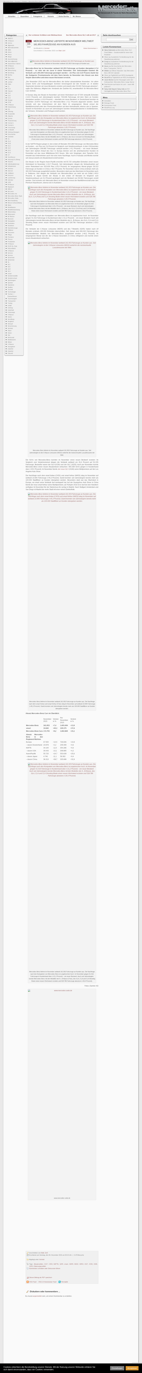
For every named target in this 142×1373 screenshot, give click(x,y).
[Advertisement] (71, 25)
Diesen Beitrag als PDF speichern (40, 1277)
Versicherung (12, 326)
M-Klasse (11, 184)
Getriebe (10, 136)
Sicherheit (11, 257)
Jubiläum (11, 173)
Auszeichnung (12, 59)
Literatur (10, 180)
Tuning (10, 303)
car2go (10, 82)
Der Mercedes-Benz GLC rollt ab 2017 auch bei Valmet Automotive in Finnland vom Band (80, 35)
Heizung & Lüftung (14, 159)
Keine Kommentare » (90, 48)
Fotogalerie (37, 16)
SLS (9, 271)
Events (10, 118)
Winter (10, 342)
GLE (9, 148)
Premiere (11, 237)
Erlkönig (10, 111)
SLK (9, 266)
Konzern (17, 1)
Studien (10, 287)
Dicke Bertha (64, 16)
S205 (61, 1264)
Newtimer (11, 225)
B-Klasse (11, 66)
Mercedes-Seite (8, 1)
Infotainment (12, 166)
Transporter (12, 301)
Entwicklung (12, 107)
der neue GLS (63, 469)
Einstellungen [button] (117, 1368)
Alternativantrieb (13, 47)
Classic (10, 91)
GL (9, 139)
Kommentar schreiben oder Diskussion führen (44, 1268)
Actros (10, 43)
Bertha (10, 75)
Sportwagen (12, 280)
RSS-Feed (32, 1282)
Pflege (10, 235)
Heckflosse (11, 157)
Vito (9, 335)
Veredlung (11, 319)
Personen (11, 232)
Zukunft (10, 353)
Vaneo (10, 317)
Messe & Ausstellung (15, 203)
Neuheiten (11, 223)
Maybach (11, 187)
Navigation (11, 221)
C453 (50, 1264)
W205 (71, 1264)
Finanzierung (12, 120)
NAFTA (56, 1264)
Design (10, 100)
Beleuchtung (12, 70)
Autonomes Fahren (14, 63)
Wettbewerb (12, 340)
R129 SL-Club (12, 246)
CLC (9, 93)
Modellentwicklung (14, 210)
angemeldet (37, 1296)
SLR (9, 269)
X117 (86, 1264)
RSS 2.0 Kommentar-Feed (47, 1282)
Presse (10, 239)
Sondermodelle (13, 276)
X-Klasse (11, 344)
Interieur (10, 168)
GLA (9, 141)
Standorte (11, 285)
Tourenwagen (12, 298)
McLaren (11, 191)
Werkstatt (11, 337)
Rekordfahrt (12, 248)
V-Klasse (11, 314)
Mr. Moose (77, 16)
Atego (10, 57)
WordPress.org (109, 107)
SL (8, 262)
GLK (9, 150)
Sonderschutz (12, 278)
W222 (76, 1264)
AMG (9, 50)
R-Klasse (11, 244)
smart (10, 273)
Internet (10, 171)
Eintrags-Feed (109, 103)
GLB (9, 143)
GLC (9, 146)
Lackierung (11, 178)
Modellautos (12, 207)
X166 (95, 1264)
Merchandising (12, 200)
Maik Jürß (62, 50)
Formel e (11, 125)
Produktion (11, 241)
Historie (51, 16)
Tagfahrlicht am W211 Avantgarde (122, 75)
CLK (9, 95)
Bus (9, 77)
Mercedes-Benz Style (15, 196)
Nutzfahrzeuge (13, 228)
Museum (10, 219)
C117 (46, 1264)
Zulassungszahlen (40, 1266)
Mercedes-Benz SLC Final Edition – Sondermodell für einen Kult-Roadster (118, 52)
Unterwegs (11, 312)
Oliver (106, 57)
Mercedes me (12, 193)
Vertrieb (24, 1)
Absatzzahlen (38, 1264)
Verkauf (10, 324)
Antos (10, 52)
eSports (10, 116)
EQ (9, 109)
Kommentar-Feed (110, 105)
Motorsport (11, 214)
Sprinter (10, 283)
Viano (9, 330)
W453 (81, 1264)
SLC (9, 264)
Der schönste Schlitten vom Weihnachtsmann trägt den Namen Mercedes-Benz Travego (45, 35)
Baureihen (25, 16)
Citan (9, 84)
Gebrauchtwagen (13, 132)
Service (10, 253)
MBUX (10, 189)
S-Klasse (11, 251)
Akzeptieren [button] (132, 1368)
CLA (9, 88)
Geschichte (11, 134)
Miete (9, 205)
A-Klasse (11, 41)
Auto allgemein (12, 61)
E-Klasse (11, 105)
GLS (9, 152)
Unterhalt (11, 310)
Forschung (11, 127)
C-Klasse (11, 79)
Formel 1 (11, 123)
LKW (9, 182)
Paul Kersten (108, 84)
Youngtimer (11, 346)
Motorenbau (12, 212)
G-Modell (11, 130)
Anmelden (107, 101)
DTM (9, 102)
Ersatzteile (11, 114)
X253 (31, 1266)
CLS (9, 98)
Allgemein (11, 45)
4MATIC (10, 38)
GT (9, 155)
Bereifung (11, 73)
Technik (10, 289)
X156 (90, 1264)
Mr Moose (11, 216)
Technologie (12, 292)
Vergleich (11, 321)
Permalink (64, 1282)
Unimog (10, 308)
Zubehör (10, 349)
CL (9, 86)
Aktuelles (11, 16)
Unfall (9, 305)
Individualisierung (13, 164)
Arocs (10, 54)
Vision (10, 333)
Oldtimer (10, 230)
